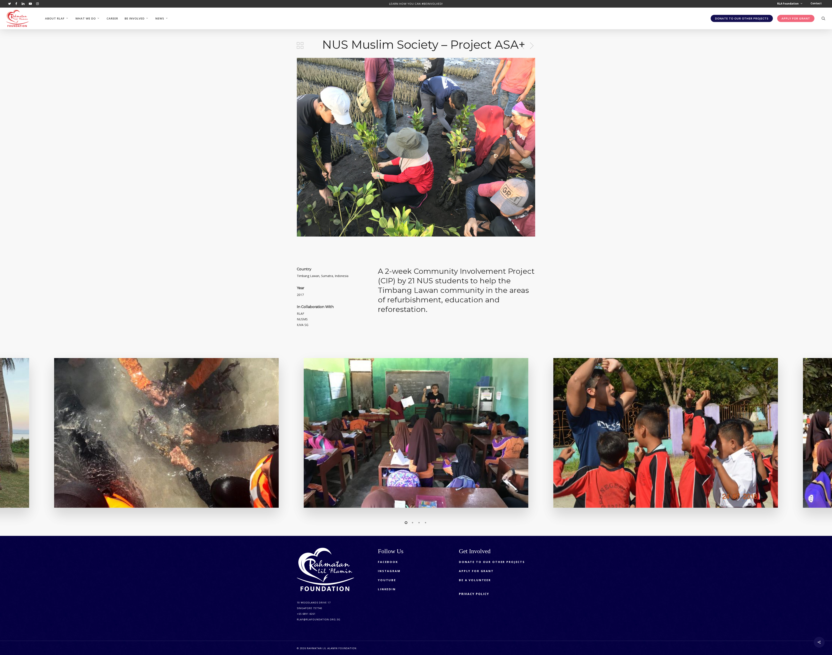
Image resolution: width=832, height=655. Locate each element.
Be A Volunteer (475, 580)
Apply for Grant (476, 571)
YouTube (387, 580)
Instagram (389, 571)
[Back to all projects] (300, 45)
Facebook (388, 562)
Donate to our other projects (492, 562)
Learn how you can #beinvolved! (416, 4)
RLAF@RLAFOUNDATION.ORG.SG (318, 619)
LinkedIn (387, 589)
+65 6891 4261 (306, 613)
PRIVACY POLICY (474, 594)
